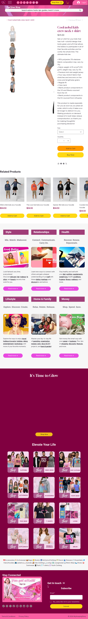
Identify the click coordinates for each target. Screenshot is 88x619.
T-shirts (46, 565)
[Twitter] (66, 164)
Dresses (69, 560)
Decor (60, 560)
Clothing (53, 560)
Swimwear (30, 565)
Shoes (79, 563)
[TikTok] (3, 606)
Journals (28, 563)
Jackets (20, 563)
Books (37, 560)
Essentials (78, 560)
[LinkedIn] (21, 606)
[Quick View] (12, 190)
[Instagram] (7, 606)
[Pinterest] (64, 164)
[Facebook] (61, 164)
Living (49, 563)
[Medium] (27, 606)
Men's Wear (70, 563)
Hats (5, 563)
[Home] (5, 20)
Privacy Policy (24, 616)
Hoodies (11, 563)
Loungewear (58, 563)
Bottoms (45, 560)
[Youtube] (17, 606)
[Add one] (68, 141)
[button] (67, 2)
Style (8, 232)
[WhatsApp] (58, 164)
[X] (10, 606)
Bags (30, 560)
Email (52, 593)
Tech (38, 565)
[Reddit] (24, 606)
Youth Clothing (56, 565)
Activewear (21, 560)
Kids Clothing (39, 563)
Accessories (9, 560)
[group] (44, 197)
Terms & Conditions (8, 616)
